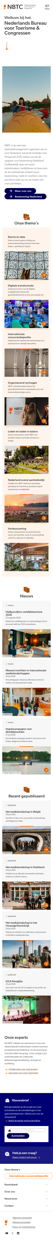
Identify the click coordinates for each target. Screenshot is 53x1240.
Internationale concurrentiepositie (28, 1176)
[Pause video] (42, 120)
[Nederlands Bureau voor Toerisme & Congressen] (19, 6)
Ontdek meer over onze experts (23, 1069)
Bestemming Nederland (28, 196)
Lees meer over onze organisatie (23, 1073)
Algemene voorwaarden (22, 1218)
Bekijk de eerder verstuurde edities (24, 1121)
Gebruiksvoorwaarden (21, 1222)
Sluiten (40, 3)
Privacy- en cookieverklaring (23, 1227)
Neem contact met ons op (24, 1157)
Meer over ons (23, 190)
